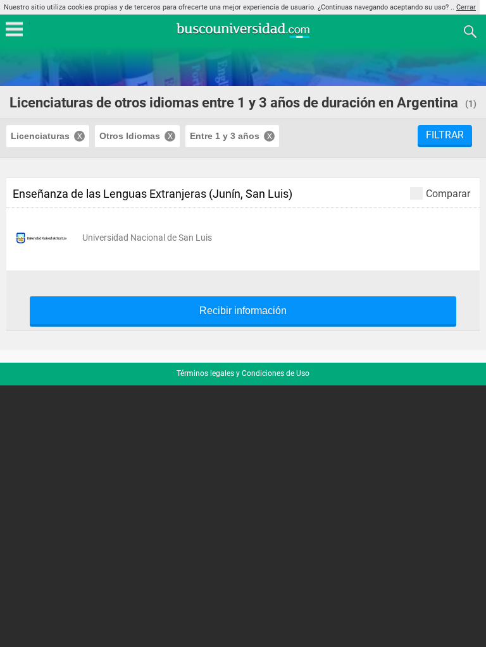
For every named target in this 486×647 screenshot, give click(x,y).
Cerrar (466, 7)
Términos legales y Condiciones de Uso (243, 373)
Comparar (448, 193)
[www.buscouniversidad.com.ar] (243, 36)
